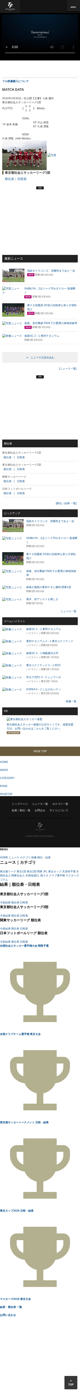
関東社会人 (18, 875)
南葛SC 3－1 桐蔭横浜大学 (42, 653)
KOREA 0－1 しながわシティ (43, 689)
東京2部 (31, 871)
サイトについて (59, 810)
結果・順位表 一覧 (11, 1307)
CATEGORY (7, 778)
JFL (45, 871)
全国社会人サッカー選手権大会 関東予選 (24, 945)
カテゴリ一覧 (60, 803)
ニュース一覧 (68, 611)
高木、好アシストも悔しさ (42, 599)
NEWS (4, 770)
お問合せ (40, 810)
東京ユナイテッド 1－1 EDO (43, 665)
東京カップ (55, 871)
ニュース (14, 857)
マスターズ (72, 875)
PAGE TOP (40, 751)
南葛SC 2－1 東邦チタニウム (43, 629)
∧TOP (71, 1382)
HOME (4, 762)
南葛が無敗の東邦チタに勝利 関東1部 (48, 587)
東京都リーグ (8, 871)
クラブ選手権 (57, 875)
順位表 (9, 179)
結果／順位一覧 (21, 810)
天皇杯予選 (69, 871)
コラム (4, 879)
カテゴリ (25, 857)
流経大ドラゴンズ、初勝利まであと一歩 (50, 521)
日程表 (22, 179)
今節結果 (5, 902)
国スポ (44, 875)
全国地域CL (32, 875)
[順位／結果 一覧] (66, 503)
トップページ (20, 803)
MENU (73, 7)
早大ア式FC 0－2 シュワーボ (43, 677)
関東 (39, 871)
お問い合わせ (8, 1315)
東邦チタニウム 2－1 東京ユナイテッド (49, 641)
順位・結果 (44, 857)
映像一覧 (71, 701)
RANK (4, 786)
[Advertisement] (40, 69)
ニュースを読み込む (42, 357)
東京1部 (21, 871)
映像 (34, 857)
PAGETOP (6, 794)
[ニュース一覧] (67, 368)
